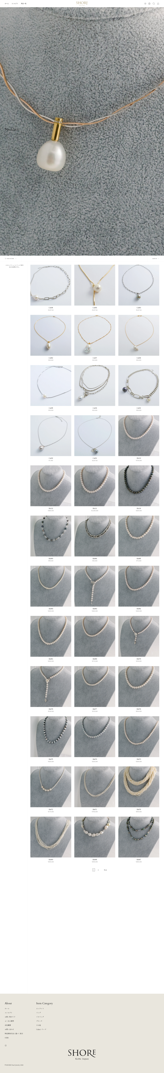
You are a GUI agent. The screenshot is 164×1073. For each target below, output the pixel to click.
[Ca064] (94, 285)
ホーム (7, 1008)
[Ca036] (138, 335)
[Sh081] (50, 636)
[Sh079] (138, 636)
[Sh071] (94, 786)
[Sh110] (138, 485)
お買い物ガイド (10, 1017)
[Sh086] (94, 536)
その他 (38, 1025)
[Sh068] (94, 837)
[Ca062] (50, 335)
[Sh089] (50, 536)
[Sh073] (138, 736)
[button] (24, 3)
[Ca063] (138, 285)
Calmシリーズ (41, 1029)
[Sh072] (50, 786)
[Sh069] (50, 837)
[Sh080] (94, 636)
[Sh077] (94, 686)
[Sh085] (138, 536)
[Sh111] (94, 485)
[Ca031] (94, 435)
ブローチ (39, 1021)
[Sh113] (138, 435)
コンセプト (8, 1012)
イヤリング (40, 1017)
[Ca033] (138, 385)
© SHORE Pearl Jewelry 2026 (14, 1065)
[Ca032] (50, 435)
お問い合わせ (9, 1029)
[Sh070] (138, 786)
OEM (7, 1038)
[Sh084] (50, 586)
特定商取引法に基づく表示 (14, 1033)
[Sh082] (138, 586)
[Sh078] (50, 686)
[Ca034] (94, 385)
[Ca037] (94, 335)
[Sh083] (94, 586)
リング (38, 1012)
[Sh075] (50, 736)
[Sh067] (138, 837)
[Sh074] (94, 736)
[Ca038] (50, 285)
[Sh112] (50, 485)
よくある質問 (9, 1021)
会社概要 (8, 1025)
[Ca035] (50, 385)
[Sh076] (138, 686)
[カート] (158, 3)
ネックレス (40, 1008)
